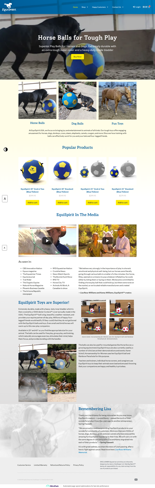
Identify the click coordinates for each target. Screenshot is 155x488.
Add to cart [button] (32, 202)
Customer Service (24, 465)
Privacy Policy (78, 465)
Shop (84, 7)
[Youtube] (136, 479)
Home (75, 7)
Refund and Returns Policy (60, 465)
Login (138, 7)
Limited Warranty (40, 465)
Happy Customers (99, 7)
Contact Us (116, 7)
